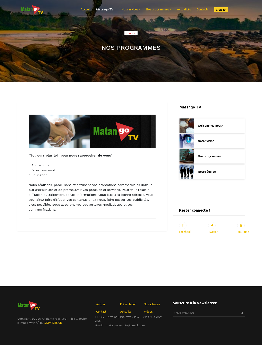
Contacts (202, 9)
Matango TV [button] (104, 9)
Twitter (212, 225)
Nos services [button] (130, 9)
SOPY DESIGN (53, 322)
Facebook (182, 225)
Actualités (184, 9)
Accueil (87, 9)
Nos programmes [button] (157, 9)
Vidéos (148, 311)
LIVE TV (130, 33)
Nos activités (152, 304)
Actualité (126, 311)
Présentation (128, 304)
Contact (101, 311)
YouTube (241, 225)
